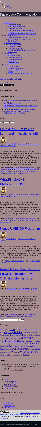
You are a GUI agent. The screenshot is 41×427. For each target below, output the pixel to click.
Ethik (23, 169)
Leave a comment (23, 173)
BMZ (26, 329)
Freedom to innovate (10, 35)
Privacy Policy (4, 418)
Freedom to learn (9, 23)
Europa (34, 335)
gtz (8, 344)
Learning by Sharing (14, 25)
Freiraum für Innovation (27, 168)
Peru (28, 349)
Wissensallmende (30, 171)
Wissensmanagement (17, 355)
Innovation (21, 344)
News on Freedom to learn (16, 26)
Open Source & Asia (14, 46)
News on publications (15, 59)
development (11, 335)
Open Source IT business (12, 43)
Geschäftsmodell (4, 344)
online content (9, 349)
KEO (19, 346)
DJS (27, 335)
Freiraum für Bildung (26, 144)
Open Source (24, 220)
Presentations (12, 61)
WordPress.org (8, 407)
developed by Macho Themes (30, 424)
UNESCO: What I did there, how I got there (22, 34)
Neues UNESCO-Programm (20, 228)
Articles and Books (14, 55)
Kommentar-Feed (9, 406)
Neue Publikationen (24, 289)
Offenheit (3, 349)
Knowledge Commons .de (18, 14)
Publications (8, 53)
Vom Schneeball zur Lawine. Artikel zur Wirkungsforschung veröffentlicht (16, 112)
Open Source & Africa (15, 44)
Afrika (2, 329)
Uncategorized (8, 388)
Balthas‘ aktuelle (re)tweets (11, 79)
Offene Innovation (31, 346)
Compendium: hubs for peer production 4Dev (22, 30)
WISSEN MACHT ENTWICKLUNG (12, 181)
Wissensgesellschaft (6, 355)
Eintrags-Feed (8, 404)
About (6, 64)
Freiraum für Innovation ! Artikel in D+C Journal (19, 109)
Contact (28, 416)
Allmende (7, 329)
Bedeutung (21, 329)
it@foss (9, 346)
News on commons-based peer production (21, 32)
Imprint (10, 72)
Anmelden (7, 402)
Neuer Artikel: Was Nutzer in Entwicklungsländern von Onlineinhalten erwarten (20, 273)
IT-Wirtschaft (34, 344)
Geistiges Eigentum (12, 171)
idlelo (14, 344)
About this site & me (14, 66)
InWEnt (26, 344)
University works (13, 63)
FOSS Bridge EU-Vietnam (13, 338)
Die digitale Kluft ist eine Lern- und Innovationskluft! (19, 131)
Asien (12, 329)
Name (22, 346)
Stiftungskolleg (35, 349)
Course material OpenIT (15, 28)
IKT (17, 344)
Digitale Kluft (16, 169)
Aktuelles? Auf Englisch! (12, 104)
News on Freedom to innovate (17, 37)
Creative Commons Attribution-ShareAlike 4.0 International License (20, 413)
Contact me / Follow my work (17, 70)
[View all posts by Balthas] (3, 142)
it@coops (3, 346)
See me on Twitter (5, 83)
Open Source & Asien (11, 386)
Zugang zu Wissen (11, 173)
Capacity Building (5, 169)
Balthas (13, 146)
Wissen (22, 171)
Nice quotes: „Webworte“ (16, 68)
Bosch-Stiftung (32, 329)
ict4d (11, 344)
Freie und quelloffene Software (10, 220)
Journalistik (15, 346)
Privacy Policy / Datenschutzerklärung (20, 73)
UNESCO (7, 352)
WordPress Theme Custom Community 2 (11, 424)
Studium (2, 352)
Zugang (2, 173)
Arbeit (20, 239)
